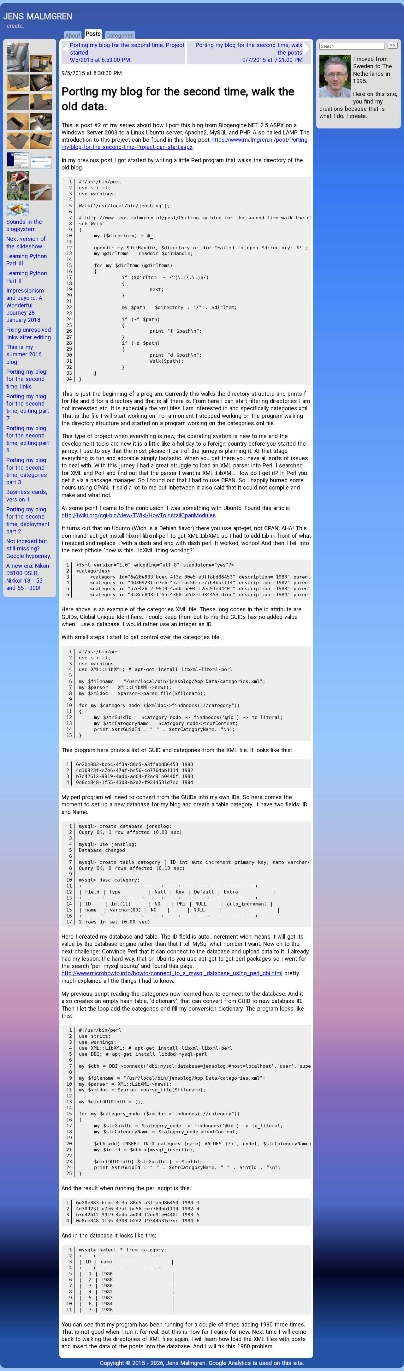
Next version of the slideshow (26, 242)
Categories (120, 35)
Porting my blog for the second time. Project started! (127, 52)
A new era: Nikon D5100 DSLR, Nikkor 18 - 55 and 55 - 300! (27, 576)
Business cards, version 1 (26, 495)
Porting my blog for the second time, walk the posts (249, 52)
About (72, 35)
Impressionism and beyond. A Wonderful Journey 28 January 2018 (25, 305)
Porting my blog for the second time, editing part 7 (27, 407)
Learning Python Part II (26, 277)
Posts (93, 33)
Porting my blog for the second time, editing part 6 (27, 439)
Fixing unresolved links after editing (28, 333)
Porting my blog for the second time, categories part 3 (26, 471)
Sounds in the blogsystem (24, 225)
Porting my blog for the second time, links (26, 379)
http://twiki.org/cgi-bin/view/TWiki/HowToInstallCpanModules (139, 515)
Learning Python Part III (26, 260)
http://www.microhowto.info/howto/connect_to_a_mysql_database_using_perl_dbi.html (172, 973)
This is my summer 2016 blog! (24, 354)
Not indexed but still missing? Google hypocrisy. (28, 548)
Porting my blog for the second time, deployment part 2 (28, 520)
